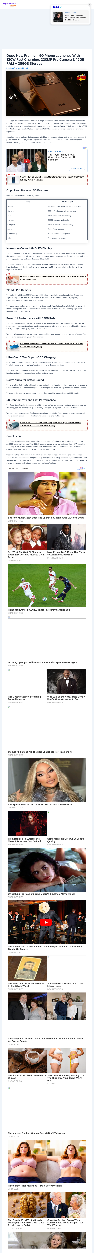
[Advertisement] (47, 32)
